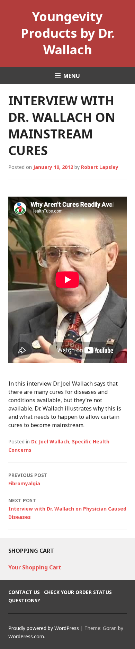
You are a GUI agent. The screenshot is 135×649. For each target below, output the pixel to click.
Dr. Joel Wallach (50, 441)
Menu (71, 76)
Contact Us (24, 592)
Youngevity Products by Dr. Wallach (68, 33)
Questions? (24, 600)
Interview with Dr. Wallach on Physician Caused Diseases (67, 508)
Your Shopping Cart (34, 567)
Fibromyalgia (27, 479)
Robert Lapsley (99, 167)
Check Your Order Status (78, 592)
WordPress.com (26, 636)
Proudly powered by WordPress (43, 628)
